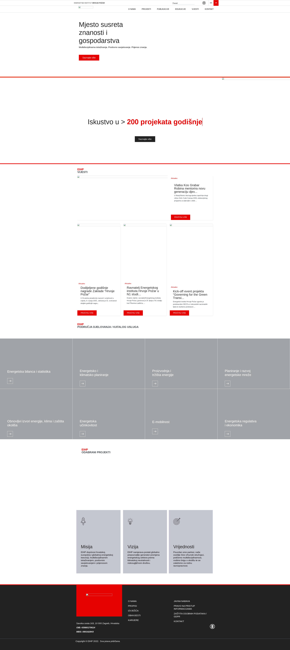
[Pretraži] (199, 3)
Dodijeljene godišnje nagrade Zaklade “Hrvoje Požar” (98, 291)
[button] (133, 9)
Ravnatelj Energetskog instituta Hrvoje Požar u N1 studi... (143, 291)
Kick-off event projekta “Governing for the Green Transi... (190, 295)
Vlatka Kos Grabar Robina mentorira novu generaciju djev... (189, 188)
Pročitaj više (180, 217)
